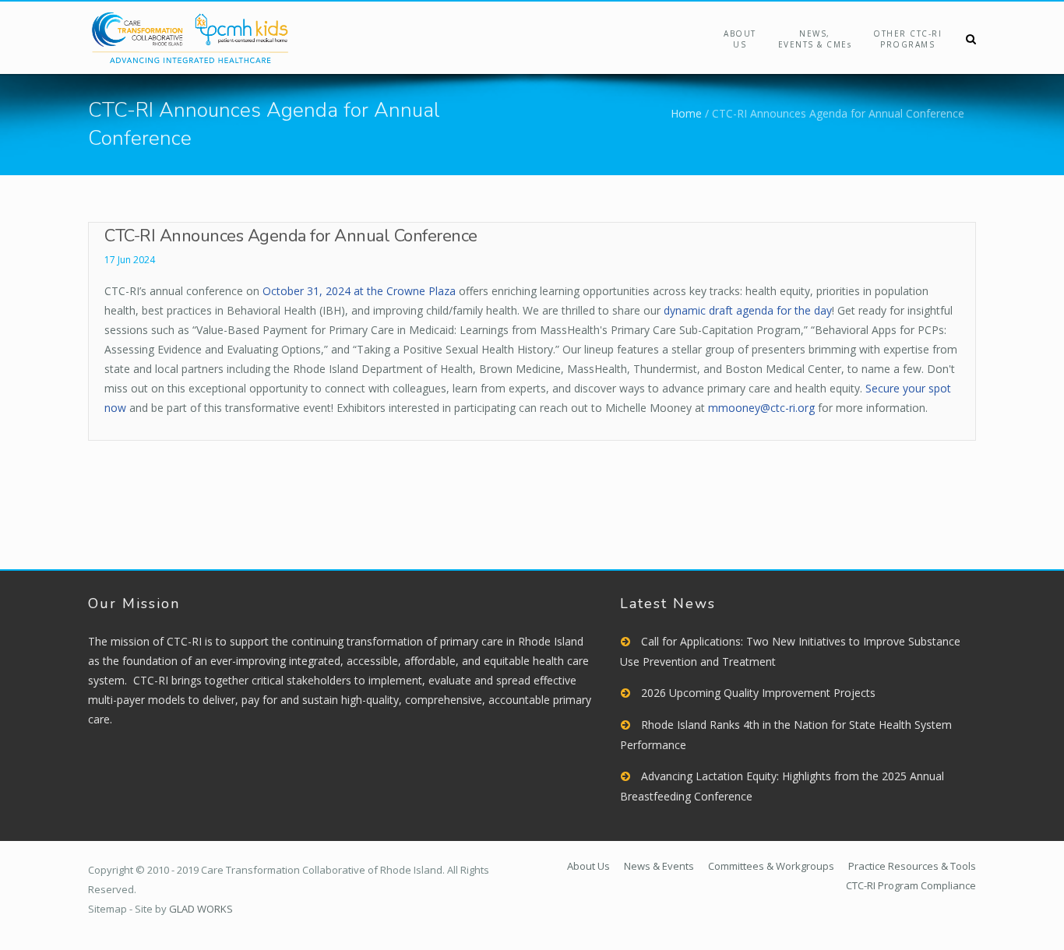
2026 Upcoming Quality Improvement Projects (758, 692)
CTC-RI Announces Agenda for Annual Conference (290, 236)
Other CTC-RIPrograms (907, 39)
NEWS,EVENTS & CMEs (815, 39)
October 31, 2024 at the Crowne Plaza (359, 290)
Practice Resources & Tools (912, 866)
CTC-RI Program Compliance (911, 885)
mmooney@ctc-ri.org (761, 407)
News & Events (659, 866)
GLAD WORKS (201, 909)
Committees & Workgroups (771, 866)
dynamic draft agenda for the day (748, 310)
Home (686, 113)
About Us (740, 39)
